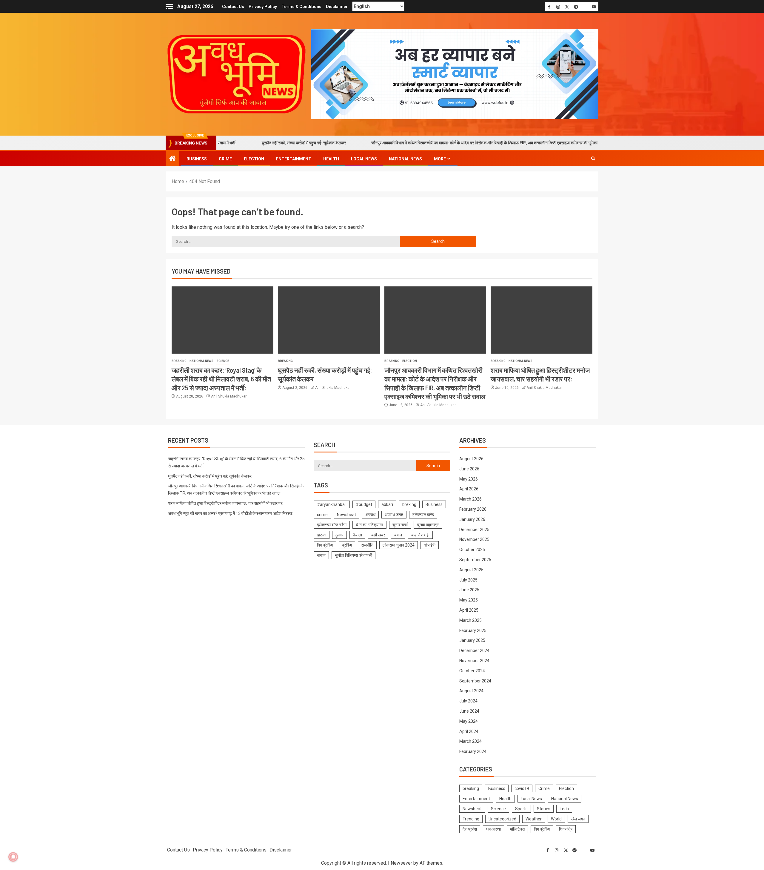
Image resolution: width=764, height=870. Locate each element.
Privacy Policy (263, 6)
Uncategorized (502, 819)
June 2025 (469, 589)
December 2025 (474, 529)
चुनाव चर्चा (400, 524)
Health (331, 158)
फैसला (357, 535)
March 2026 (470, 499)
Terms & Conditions (301, 6)
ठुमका (339, 535)
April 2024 (468, 731)
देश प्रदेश (470, 829)
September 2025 (475, 559)
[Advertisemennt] (454, 74)
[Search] (593, 158)
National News (405, 158)
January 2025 (472, 640)
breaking (179, 361)
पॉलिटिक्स (517, 829)
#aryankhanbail (331, 504)
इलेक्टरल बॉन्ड (423, 514)
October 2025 (472, 549)
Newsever (401, 863)
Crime (225, 158)
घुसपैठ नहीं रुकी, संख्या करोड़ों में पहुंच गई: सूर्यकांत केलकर (271, 142)
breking (409, 504)
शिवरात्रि (565, 829)
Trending (471, 819)
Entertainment (293, 158)
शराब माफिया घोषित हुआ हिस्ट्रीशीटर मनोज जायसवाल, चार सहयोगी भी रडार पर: (225, 503)
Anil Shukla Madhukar (229, 396)
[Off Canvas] (169, 6)
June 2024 (469, 711)
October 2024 (472, 670)
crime (322, 514)
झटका (321, 535)
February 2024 (472, 751)
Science (222, 361)
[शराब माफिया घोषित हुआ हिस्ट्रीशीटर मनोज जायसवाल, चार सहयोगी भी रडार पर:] (541, 320)
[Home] (172, 159)
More (440, 158)
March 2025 (470, 620)
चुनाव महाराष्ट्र (428, 524)
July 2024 (468, 701)
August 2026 (471, 458)
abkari (387, 504)
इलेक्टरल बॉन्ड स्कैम (331, 524)
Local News (364, 158)
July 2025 (468, 580)
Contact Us (233, 6)
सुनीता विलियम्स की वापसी (353, 555)
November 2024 (474, 660)
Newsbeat (346, 514)
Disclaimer (337, 6)
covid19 (522, 788)
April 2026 (468, 489)
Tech (564, 808)
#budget (364, 504)
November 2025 (474, 539)
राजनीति (367, 545)
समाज (321, 555)
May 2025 (468, 600)
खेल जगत (578, 819)
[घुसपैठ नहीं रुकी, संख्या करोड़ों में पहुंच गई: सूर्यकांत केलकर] (329, 320)
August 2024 (471, 690)
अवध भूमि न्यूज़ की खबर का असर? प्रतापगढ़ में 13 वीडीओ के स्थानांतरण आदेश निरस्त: (230, 513)
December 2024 (474, 650)
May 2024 (468, 721)
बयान (398, 535)
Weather (534, 819)
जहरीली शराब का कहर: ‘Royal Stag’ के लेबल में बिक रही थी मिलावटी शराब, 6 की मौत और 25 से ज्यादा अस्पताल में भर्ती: (221, 379)
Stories (543, 808)
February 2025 (472, 630)
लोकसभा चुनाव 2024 (399, 545)
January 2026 (472, 519)
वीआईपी (429, 545)
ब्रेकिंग (347, 545)
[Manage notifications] (13, 857)
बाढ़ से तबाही (420, 535)
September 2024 (475, 681)
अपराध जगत (394, 514)
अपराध (370, 514)
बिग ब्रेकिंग (325, 545)
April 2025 (468, 610)
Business (197, 158)
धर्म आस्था (493, 829)
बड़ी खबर (378, 535)
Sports (521, 808)
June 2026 (469, 469)
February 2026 (472, 509)
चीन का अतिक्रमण (369, 524)
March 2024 (470, 741)
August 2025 (471, 569)
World (556, 819)
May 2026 (468, 479)
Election (254, 158)
